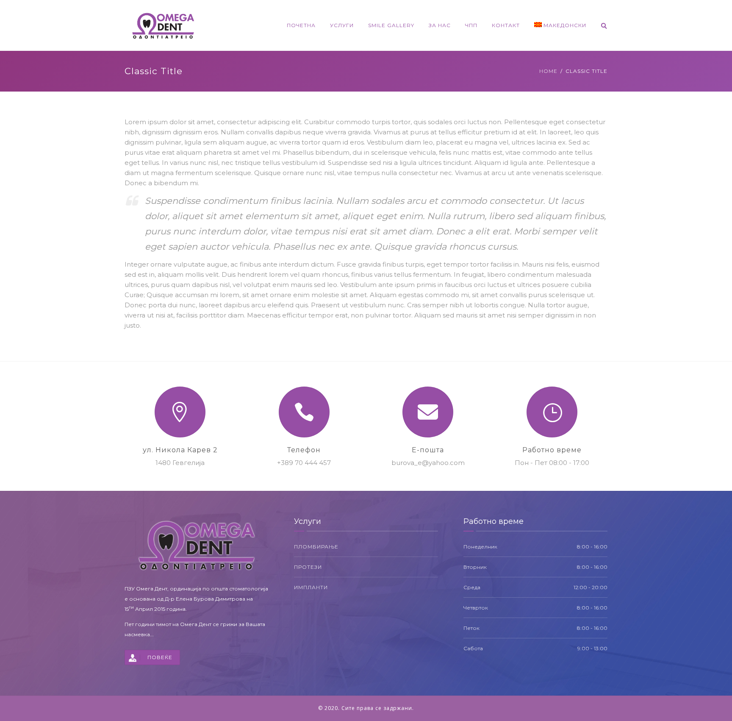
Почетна (301, 25)
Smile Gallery (391, 25)
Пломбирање (316, 546)
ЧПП (471, 25)
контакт (506, 25)
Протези (308, 567)
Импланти (311, 587)
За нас (440, 25)
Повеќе (159, 657)
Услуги (342, 25)
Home (548, 71)
